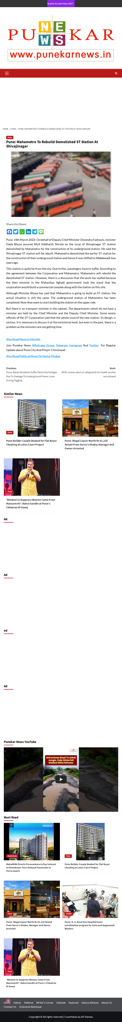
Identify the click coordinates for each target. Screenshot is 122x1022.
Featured (73, 1002)
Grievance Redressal (30, 1006)
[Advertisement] (61, 101)
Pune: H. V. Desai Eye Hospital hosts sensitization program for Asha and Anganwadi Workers (90, 925)
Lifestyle (61, 1002)
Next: (89, 372)
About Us (107, 1002)
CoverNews (70, 1016)
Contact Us (10, 1006)
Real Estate (12, 856)
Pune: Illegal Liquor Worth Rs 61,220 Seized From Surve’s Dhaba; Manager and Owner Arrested (89, 444)
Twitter (94, 345)
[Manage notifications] (8, 1001)
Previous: (31, 374)
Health (69, 913)
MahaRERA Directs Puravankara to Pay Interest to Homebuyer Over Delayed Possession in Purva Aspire (31, 868)
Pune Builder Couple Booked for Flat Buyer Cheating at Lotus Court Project (31, 443)
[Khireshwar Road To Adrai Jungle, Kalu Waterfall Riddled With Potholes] (61, 779)
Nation (17, 1002)
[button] (7, 73)
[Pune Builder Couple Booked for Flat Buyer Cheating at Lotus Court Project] (32, 418)
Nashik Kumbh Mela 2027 (60, 3)
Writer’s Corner (44, 1002)
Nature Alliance (89, 1002)
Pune (10, 137)
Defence (28, 1002)
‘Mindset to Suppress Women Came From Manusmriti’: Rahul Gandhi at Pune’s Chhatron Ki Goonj (30, 503)
